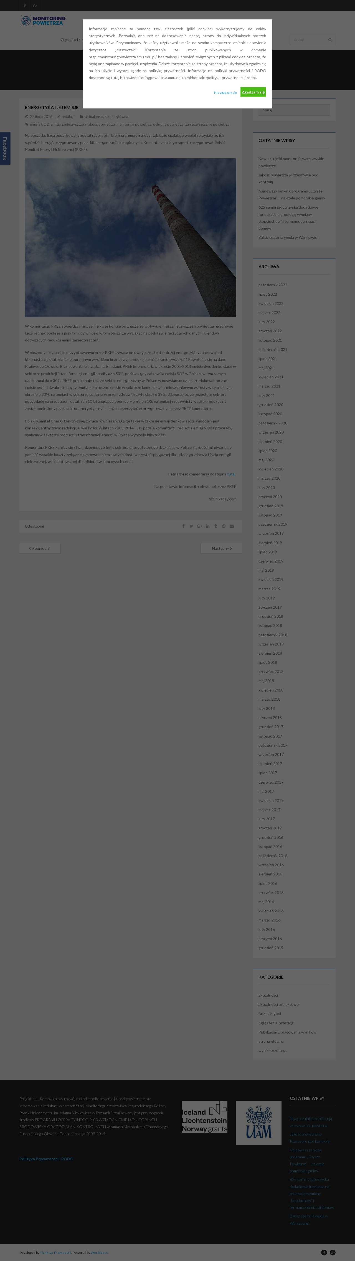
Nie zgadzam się (225, 92)
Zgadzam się (253, 92)
